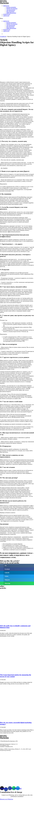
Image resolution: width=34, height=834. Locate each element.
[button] (17, 18)
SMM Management (11, 13)
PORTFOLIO (6, 14)
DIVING (4, 737)
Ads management (10, 10)
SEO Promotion (10, 11)
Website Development (11, 8)
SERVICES (6, 5)
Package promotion (11, 7)
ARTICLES (6, 15)
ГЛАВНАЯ (3, 36)
